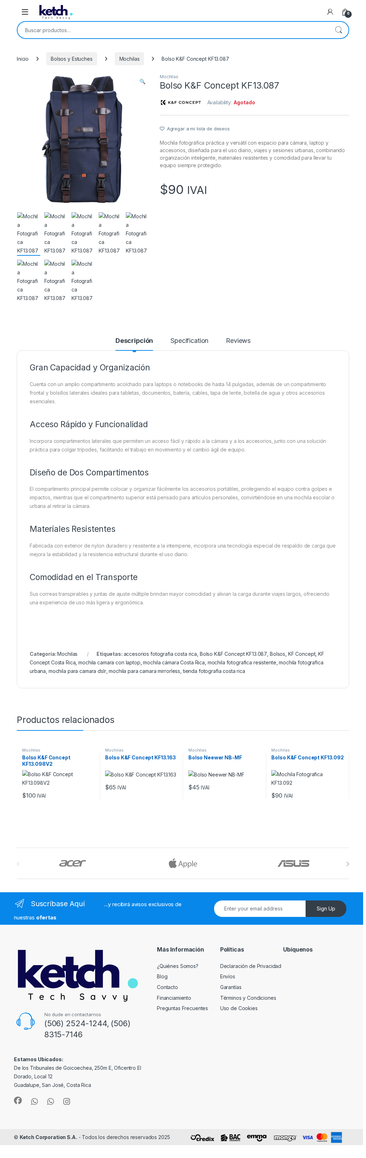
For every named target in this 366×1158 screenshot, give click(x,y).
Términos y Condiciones (248, 998)
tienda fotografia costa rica (214, 671)
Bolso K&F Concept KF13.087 (233, 654)
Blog (162, 976)
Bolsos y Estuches (72, 59)
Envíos (227, 976)
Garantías (231, 987)
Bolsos (277, 654)
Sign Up (326, 908)
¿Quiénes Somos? (177, 966)
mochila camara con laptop (109, 662)
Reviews (238, 341)
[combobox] (173, 30)
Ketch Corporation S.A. (48, 1137)
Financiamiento (174, 998)
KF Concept (302, 654)
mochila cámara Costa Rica (174, 662)
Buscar (338, 30)
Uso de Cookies (239, 1008)
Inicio (23, 59)
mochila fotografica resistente (242, 662)
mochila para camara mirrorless (144, 671)
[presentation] (347, 864)
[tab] (134, 344)
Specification (189, 341)
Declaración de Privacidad (251, 966)
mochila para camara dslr (77, 671)
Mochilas (129, 59)
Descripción (134, 341)
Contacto (167, 987)
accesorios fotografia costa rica (160, 654)
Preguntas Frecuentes (182, 1008)
